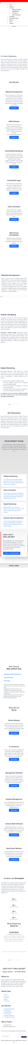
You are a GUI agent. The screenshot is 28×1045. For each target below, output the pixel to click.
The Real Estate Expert (13, 18)
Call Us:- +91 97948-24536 (11, 553)
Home (10, 4)
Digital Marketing (15, 11)
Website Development (16, 9)
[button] (17, 3)
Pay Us (10, 21)
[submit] (24, 1037)
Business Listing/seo (16, 14)
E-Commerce (15, 13)
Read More (14, 108)
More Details (14, 733)
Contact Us (11, 23)
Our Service (11, 7)
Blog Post (11, 19)
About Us (11, 6)
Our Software (12, 16)
